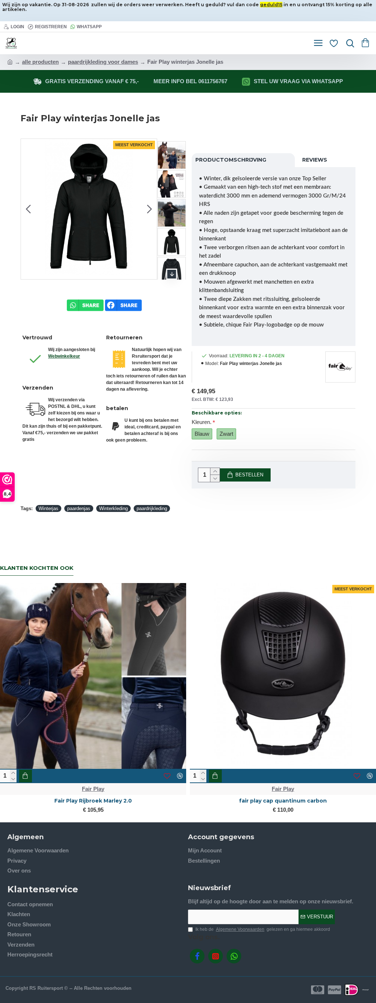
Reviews (314, 159)
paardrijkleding (152, 508)
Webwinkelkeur (64, 356)
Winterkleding (113, 508)
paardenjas (78, 508)
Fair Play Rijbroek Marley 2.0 (93, 800)
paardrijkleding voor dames (103, 62)
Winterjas (48, 508)
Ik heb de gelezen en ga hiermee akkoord (262, 929)
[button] (28, 209)
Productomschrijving (230, 159)
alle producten (40, 62)
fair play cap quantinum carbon (283, 800)
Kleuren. (202, 422)
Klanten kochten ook (36, 568)
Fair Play (93, 789)
